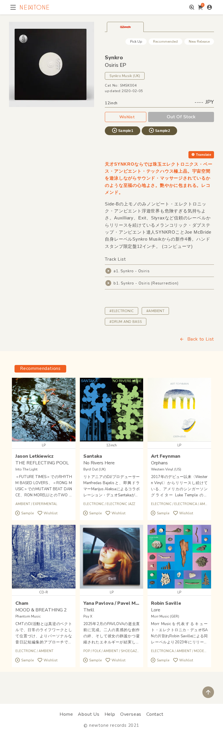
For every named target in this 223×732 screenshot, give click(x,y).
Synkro (114, 57)
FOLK (97, 651)
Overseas (130, 714)
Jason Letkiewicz (34, 456)
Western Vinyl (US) (166, 469)
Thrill (88, 610)
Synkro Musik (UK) (124, 76)
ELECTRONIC (93, 504)
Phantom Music (28, 616)
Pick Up (136, 41)
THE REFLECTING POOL (42, 463)
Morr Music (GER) (165, 616)
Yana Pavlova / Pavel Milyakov (117, 603)
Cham (21, 603)
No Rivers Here (99, 463)
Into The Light (26, 469)
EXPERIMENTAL (45, 504)
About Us (88, 714)
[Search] (191, 7)
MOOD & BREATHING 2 (41, 610)
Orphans (159, 463)
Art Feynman (165, 456)
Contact (154, 714)
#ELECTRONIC (121, 311)
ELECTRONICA (185, 504)
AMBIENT (22, 504)
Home (66, 714)
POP (86, 651)
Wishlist (126, 117)
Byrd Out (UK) (94, 469)
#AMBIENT (155, 311)
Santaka (92, 456)
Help (110, 714)
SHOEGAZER (131, 651)
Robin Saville (166, 603)
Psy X (87, 616)
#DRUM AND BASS (125, 321)
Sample (27, 513)
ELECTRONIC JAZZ (121, 504)
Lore (155, 610)
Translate (203, 154)
